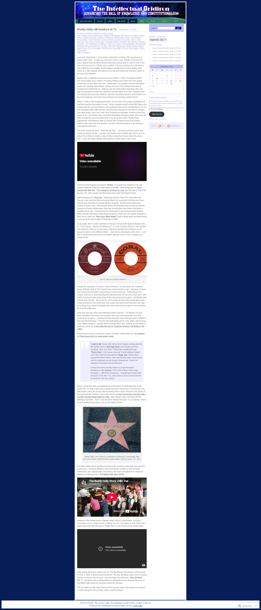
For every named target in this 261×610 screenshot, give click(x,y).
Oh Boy (104, 46)
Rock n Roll (86, 48)
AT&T (90, 36)
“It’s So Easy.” (107, 370)
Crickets (110, 40)
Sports (133, 21)
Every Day (99, 42)
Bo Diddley (134, 36)
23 (171, 81)
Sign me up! (157, 114)
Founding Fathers (112, 42)
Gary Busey (132, 42)
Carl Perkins (136, 38)
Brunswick (109, 38)
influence (81, 44)
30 (171, 83)
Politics (110, 21)
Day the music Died (122, 40)
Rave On (98, 198)
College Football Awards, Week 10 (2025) (166, 61)
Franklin (123, 42)
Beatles (107, 36)
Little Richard (140, 44)
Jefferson (103, 44)
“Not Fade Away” (113, 347)
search (153, 28)
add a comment (83, 52)
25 (181, 81)
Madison (80, 46)
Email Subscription (158, 97)
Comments (175, 126)
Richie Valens (132, 46)
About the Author (86, 21)
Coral (103, 40)
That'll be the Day (109, 48)
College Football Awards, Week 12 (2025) (166, 54)
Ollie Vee (111, 46)
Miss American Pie (92, 46)
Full (163, 126)
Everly (92, 42)
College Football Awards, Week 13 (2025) (166, 51)
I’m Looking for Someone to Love (110, 190)
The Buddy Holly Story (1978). (112, 474)
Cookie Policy (138, 606)
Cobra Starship (94, 40)
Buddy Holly (119, 38)
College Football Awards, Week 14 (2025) (166, 48)
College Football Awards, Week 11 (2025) (166, 57)
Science (99, 21)
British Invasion (90, 38)
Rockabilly (96, 48)
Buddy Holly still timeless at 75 (96, 29)
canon (127, 38)
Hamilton (141, 42)
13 (157, 78)
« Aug (152, 86)
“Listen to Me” (96, 344)
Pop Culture (122, 21)
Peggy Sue (120, 46)
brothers (100, 38)
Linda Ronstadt (128, 44)
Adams (85, 36)
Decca (134, 40)
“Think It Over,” (97, 352)
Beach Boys (98, 36)
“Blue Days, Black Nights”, (107, 217)
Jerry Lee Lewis (114, 44)
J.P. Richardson (92, 44)
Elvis (87, 42)
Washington (134, 48)
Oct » (152, 91)
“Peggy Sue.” (123, 355)
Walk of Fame (122, 48)
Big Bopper (115, 36)
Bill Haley (125, 36)
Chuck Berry (82, 40)
